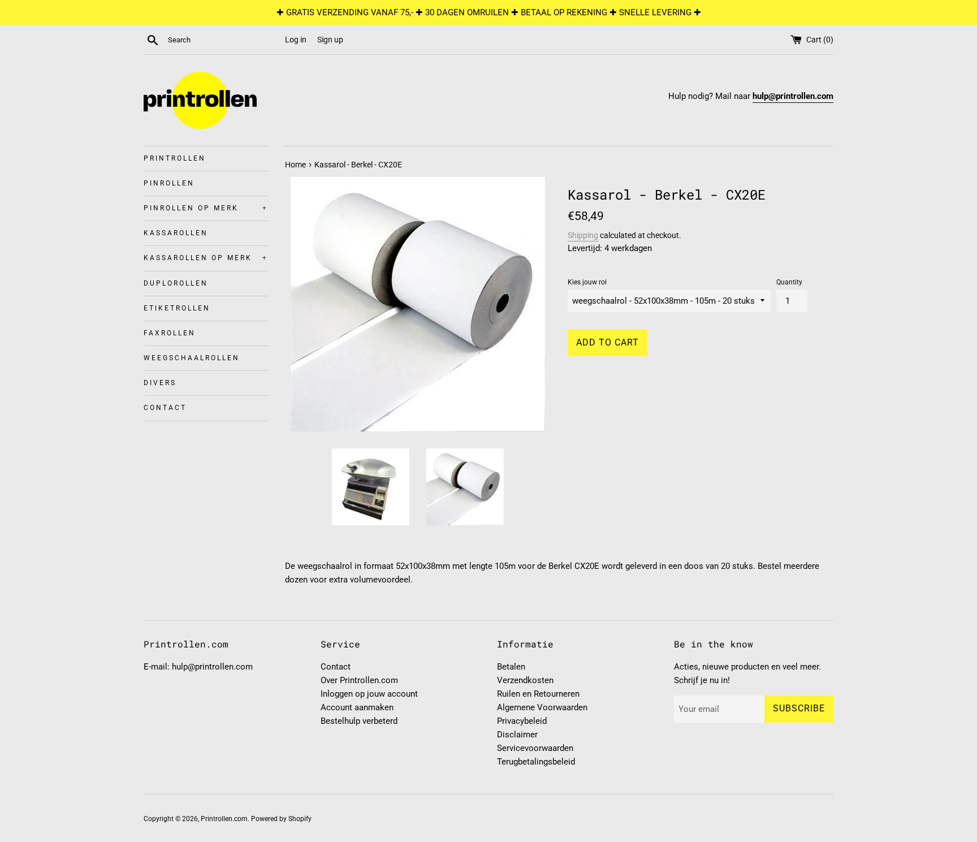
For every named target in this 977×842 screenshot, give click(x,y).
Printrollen (175, 158)
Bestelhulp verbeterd (359, 721)
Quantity (789, 282)
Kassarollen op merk (206, 258)
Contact (165, 408)
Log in (295, 39)
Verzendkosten (525, 680)
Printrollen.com (224, 819)
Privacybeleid (522, 721)
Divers (160, 383)
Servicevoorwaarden (535, 748)
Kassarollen (176, 233)
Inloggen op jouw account (369, 694)
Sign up (330, 39)
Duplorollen (176, 283)
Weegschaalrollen (192, 358)
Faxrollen (170, 333)
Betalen (511, 667)
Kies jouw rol (587, 282)
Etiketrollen (177, 308)
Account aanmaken (357, 707)
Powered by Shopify (281, 819)
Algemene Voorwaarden (542, 707)
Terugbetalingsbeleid (536, 762)
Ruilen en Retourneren (538, 694)
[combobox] (223, 40)
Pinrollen (169, 183)
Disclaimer (517, 734)
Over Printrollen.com (359, 680)
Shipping (583, 235)
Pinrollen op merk (206, 208)
